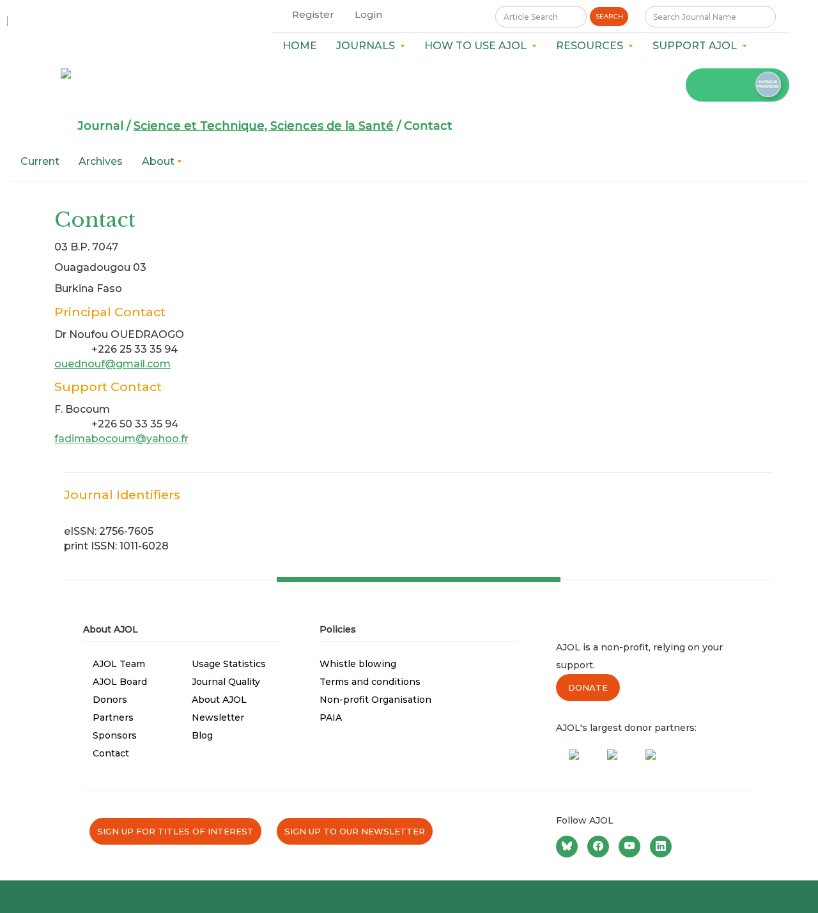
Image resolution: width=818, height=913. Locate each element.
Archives (101, 161)
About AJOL (219, 699)
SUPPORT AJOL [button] (697, 46)
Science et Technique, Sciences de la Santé (264, 126)
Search (609, 16)
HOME (299, 46)
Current (39, 161)
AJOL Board (120, 681)
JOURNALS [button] (368, 46)
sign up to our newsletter (354, 831)
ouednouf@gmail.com (112, 364)
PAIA (331, 717)
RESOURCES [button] (592, 46)
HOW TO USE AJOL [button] (478, 46)
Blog (202, 735)
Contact (111, 753)
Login (368, 14)
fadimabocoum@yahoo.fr (121, 439)
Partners (113, 717)
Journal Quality (226, 681)
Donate (588, 687)
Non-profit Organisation (375, 699)
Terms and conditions (370, 681)
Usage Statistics (229, 664)
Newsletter (218, 717)
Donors (110, 699)
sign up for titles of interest (175, 831)
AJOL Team (119, 664)
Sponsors (115, 735)
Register (313, 14)
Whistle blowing (358, 664)
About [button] (159, 161)
